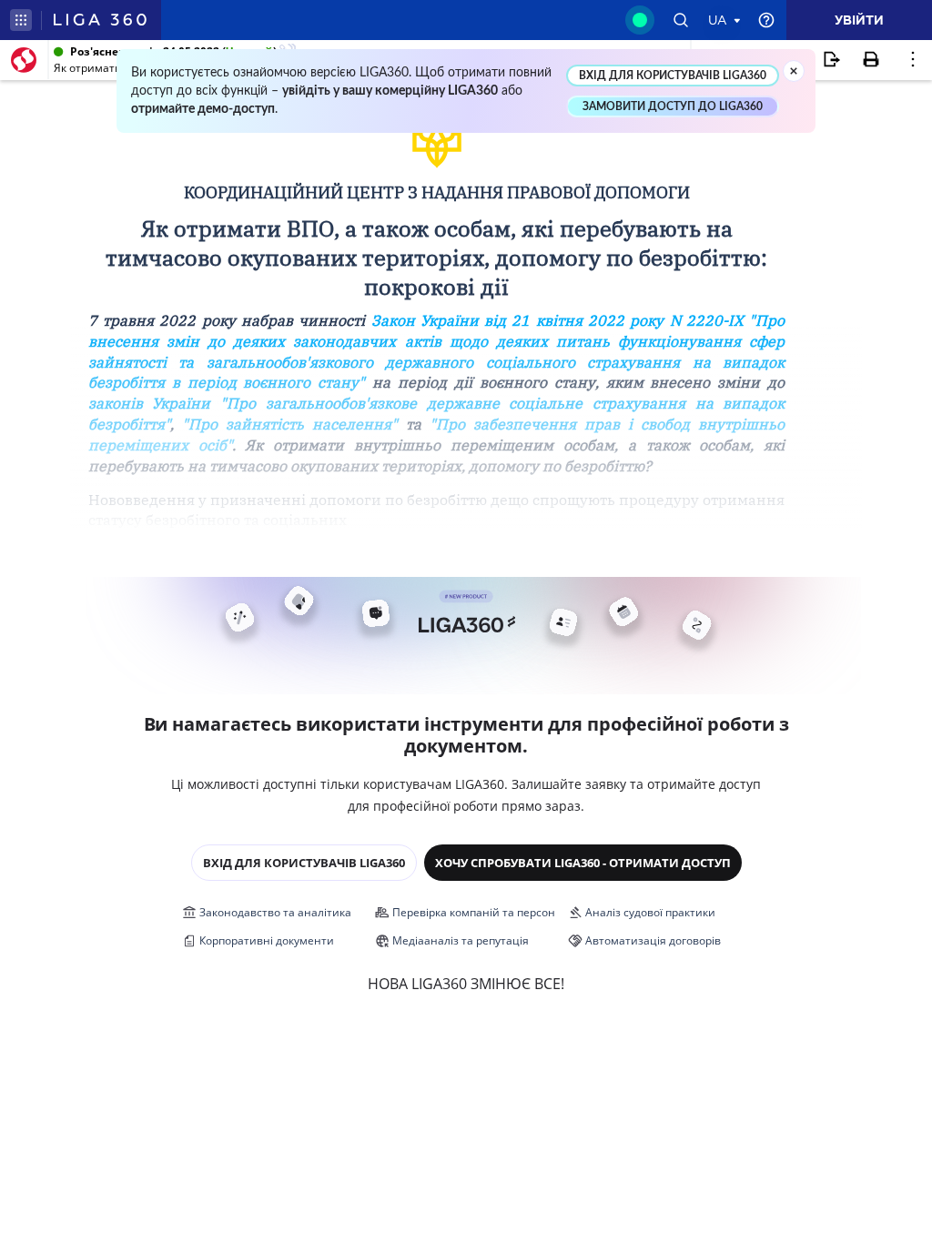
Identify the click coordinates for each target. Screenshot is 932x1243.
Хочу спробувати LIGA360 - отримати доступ (583, 862)
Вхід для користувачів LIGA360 (304, 862)
